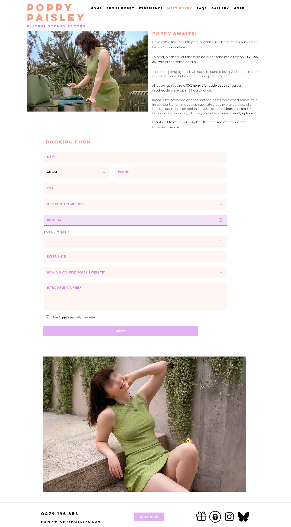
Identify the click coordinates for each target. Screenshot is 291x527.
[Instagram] (229, 517)
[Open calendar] (220, 220)
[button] (151, 8)
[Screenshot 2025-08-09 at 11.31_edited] (215, 517)
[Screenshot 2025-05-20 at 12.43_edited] (243, 517)
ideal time (55, 232)
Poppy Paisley (56, 12)
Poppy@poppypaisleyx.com (71, 522)
